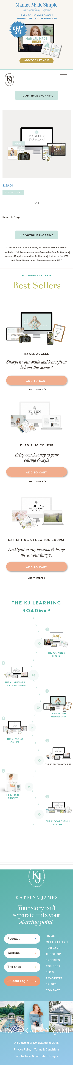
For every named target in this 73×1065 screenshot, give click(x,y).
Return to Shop (11, 217)
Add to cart (13, 192)
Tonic (28, 1056)
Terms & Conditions (46, 1049)
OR (37, 203)
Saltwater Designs (46, 1056)
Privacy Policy (22, 1049)
